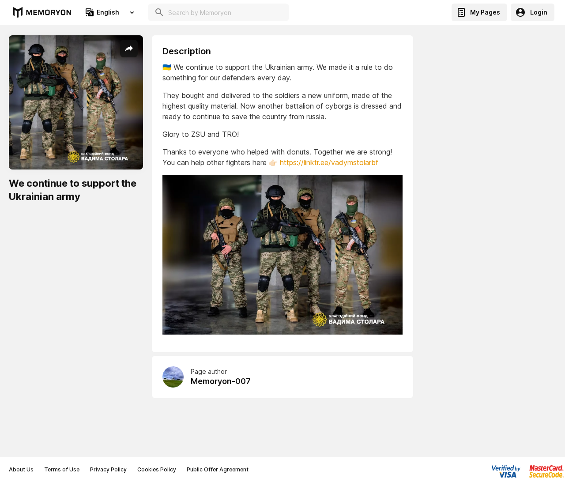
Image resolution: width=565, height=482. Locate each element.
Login (538, 12)
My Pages (485, 12)
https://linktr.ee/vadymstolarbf (329, 162)
